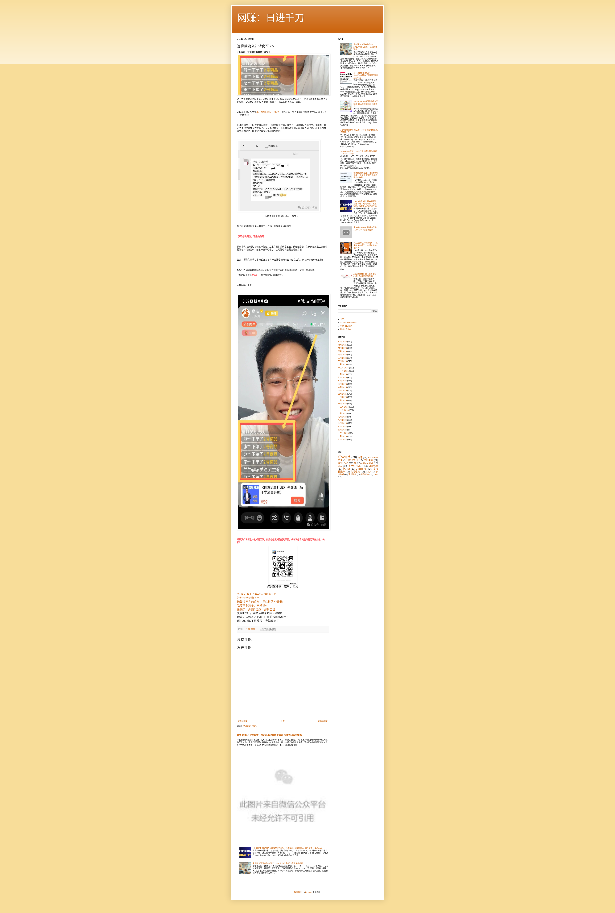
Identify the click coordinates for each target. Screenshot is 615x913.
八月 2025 (342, 381)
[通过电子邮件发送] (261, 629)
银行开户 (365, 474)
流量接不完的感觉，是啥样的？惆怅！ (261, 602)
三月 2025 (342, 397)
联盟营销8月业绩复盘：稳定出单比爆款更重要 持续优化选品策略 (269, 735)
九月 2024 (342, 417)
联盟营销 (344, 457)
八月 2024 (342, 420)
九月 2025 (342, 377)
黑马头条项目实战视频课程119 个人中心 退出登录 (365, 228)
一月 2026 (342, 364)
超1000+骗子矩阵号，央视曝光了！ (259, 621)
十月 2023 (342, 436)
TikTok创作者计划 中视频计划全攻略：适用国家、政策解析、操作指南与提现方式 (287, 848)
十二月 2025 (343, 368)
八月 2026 (342, 342)
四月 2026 (342, 355)
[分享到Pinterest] (274, 629)
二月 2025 (342, 400)
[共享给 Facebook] (271, 629)
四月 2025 (342, 394)
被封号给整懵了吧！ (249, 598)
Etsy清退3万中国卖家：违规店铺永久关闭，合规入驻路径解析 (365, 245)
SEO (340, 466)
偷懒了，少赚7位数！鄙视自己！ (257, 609)
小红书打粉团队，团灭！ (268, 112)
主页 (283, 721)
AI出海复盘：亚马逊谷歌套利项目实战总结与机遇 (364, 275)
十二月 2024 (343, 407)
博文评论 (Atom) (250, 726)
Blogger (308, 892)
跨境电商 (368, 460)
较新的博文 (242, 721)
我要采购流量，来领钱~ (252, 605)
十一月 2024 (343, 410)
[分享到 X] (268, 629)
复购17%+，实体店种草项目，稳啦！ (260, 613)
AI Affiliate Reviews (348, 322)
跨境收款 (355, 471)
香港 (360, 457)
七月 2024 (342, 423)
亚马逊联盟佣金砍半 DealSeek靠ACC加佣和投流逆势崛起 (365, 75)
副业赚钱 (352, 474)
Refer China (345, 329)
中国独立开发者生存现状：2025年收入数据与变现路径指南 (278, 863)
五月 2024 (342, 430)
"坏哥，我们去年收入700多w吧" (257, 594)
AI (355, 463)
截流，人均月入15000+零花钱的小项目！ (263, 617)
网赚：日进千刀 (270, 18)
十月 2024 (342, 413)
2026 (375, 474)
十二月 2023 (343, 433)
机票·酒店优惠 (346, 326)
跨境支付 (353, 460)
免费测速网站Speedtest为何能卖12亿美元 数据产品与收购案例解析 (365, 175)
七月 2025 (342, 384)
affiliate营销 (367, 463)
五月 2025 (342, 390)
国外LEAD (343, 463)
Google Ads (362, 468)
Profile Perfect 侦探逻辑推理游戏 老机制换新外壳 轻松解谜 (365, 103)
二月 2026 (342, 361)
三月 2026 (342, 358)
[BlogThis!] (264, 629)
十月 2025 (342, 374)
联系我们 (298, 892)
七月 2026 (342, 345)
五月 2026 (342, 351)
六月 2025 (342, 387)
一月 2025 (342, 404)
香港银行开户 (355, 466)
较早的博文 (323, 721)
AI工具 (368, 472)
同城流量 (373, 466)
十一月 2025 (343, 371)
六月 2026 (342, 348)
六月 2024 (342, 426)
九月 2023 (342, 439)
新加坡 (346, 468)
